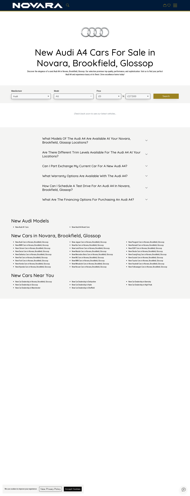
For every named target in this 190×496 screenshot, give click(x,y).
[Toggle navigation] (175, 5)
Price (99, 91)
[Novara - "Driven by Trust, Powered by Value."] (37, 5)
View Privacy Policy (50, 489)
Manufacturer (16, 91)
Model (56, 91)
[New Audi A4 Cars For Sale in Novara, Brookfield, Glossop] (95, 33)
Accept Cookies (73, 489)
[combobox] (31, 96)
